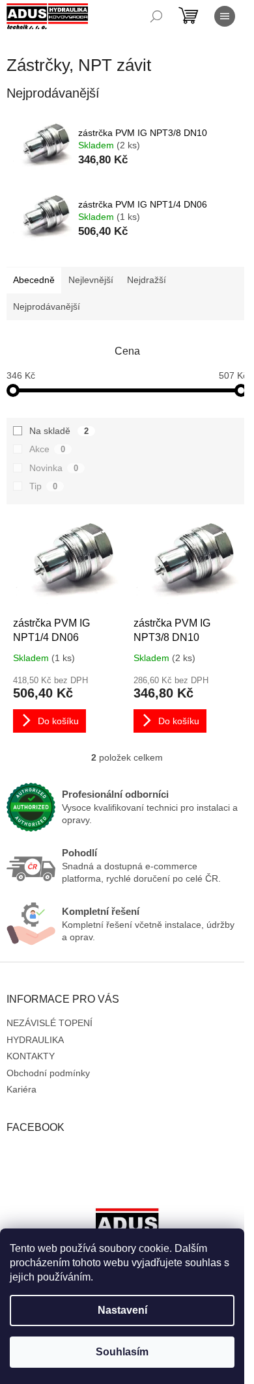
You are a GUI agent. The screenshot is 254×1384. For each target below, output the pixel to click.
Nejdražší (146, 280)
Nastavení (122, 1310)
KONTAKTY (31, 1056)
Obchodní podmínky (48, 1073)
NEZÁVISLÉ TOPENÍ (49, 1023)
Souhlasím (122, 1351)
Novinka (53, 468)
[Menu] (225, 16)
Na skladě (59, 431)
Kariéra (21, 1089)
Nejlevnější (90, 280)
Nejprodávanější (46, 306)
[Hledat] (156, 16)
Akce (47, 449)
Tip (43, 486)
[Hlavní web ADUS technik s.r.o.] (127, 1227)
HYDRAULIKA (35, 1040)
